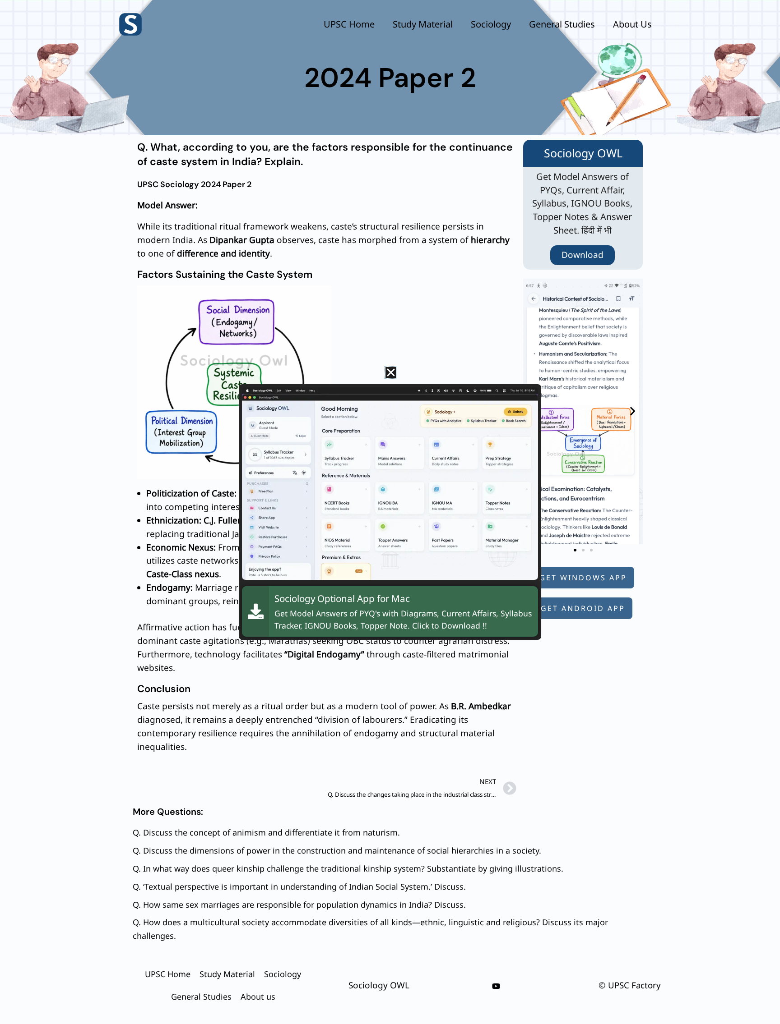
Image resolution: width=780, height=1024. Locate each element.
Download (583, 255)
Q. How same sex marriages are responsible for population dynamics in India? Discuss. (299, 904)
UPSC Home (349, 24)
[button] (632, 411)
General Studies (562, 24)
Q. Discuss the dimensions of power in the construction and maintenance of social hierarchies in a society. (337, 850)
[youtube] (496, 986)
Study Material (423, 24)
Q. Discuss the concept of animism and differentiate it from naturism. (266, 832)
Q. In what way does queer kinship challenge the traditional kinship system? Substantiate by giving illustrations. (348, 868)
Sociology (491, 24)
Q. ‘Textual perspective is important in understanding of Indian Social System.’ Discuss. (299, 886)
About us (632, 24)
